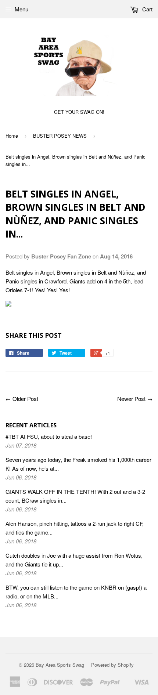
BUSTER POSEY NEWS (60, 135)
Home (12, 135)
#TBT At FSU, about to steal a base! (49, 436)
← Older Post (22, 398)
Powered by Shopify (112, 664)
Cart (146, 9)
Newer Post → (134, 398)
